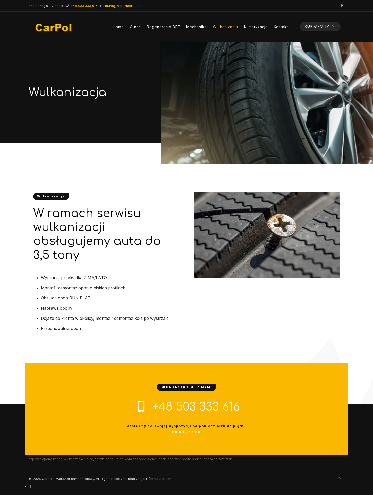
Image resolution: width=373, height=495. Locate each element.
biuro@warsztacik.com (123, 6)
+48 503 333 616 (84, 6)
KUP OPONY (318, 26)
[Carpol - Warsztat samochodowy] (54, 27)
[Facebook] (341, 5)
